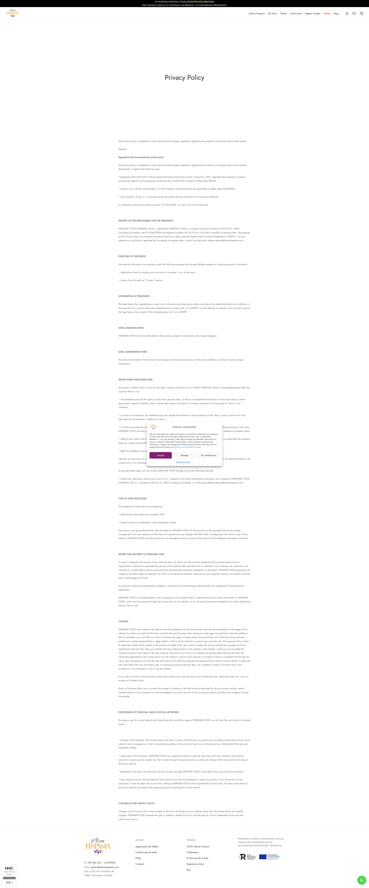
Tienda (283, 13)
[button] (361, 880)
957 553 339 (94, 862)
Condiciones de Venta (146, 852)
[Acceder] (347, 13)
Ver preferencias (208, 455)
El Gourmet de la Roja (197, 858)
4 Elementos (192, 852)
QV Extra (272, 13)
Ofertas (327, 13)
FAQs (138, 858)
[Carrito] (361, 13)
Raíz (189, 869)
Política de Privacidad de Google (188, 447)
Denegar (185, 455)
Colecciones (296, 13)
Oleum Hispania (257, 13)
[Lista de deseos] (354, 13)
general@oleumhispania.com (105, 867)
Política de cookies (183, 462)
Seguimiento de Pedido (146, 846)
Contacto (139, 864)
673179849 (109, 862)
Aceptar (160, 455)
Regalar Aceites (312, 13)
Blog (336, 13)
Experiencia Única (195, 864)
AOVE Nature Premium (198, 846)
